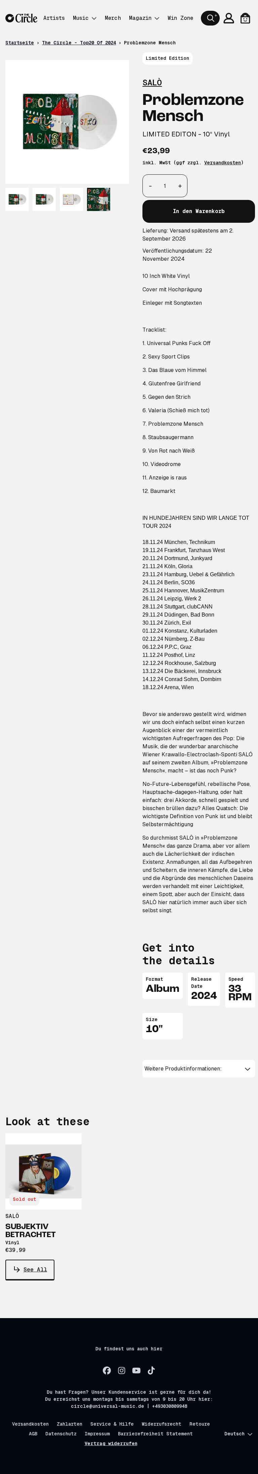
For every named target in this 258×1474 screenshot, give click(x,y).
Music (81, 18)
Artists (54, 18)
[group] (17, 199)
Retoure (199, 1424)
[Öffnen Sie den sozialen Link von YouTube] (136, 1370)
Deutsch (234, 1433)
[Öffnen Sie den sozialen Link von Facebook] (106, 1370)
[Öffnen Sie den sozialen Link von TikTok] (151, 1370)
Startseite (19, 42)
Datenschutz (61, 1433)
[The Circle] (21, 18)
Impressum (97, 1433)
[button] (198, 1069)
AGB (33, 1433)
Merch (113, 18)
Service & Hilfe (112, 1424)
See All (35, 1269)
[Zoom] (67, 122)
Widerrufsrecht (161, 1424)
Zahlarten (69, 1424)
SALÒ (152, 82)
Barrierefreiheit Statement (155, 1433)
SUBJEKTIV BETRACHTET (30, 1231)
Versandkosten (222, 162)
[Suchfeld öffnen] (210, 18)
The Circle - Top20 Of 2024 (79, 42)
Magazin (140, 18)
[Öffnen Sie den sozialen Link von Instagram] (121, 1370)
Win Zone (180, 18)
